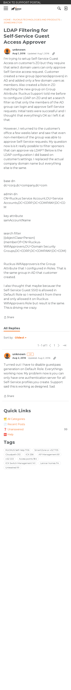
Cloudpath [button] (13, 454)
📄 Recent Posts (14, 424)
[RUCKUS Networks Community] (16, 8)
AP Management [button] (49, 454)
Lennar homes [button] (49, 463)
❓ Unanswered (35, 429)
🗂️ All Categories (14, 419)
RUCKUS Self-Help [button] (17, 450)
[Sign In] (65, 8)
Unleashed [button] (12, 467)
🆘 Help (8, 434)
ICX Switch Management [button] (20, 463)
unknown (18, 49)
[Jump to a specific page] (64, 345)
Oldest (20, 338)
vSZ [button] (9, 458)
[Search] (59, 8)
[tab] (11, 328)
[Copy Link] (53, 53)
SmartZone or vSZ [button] (46, 450)
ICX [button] (29, 454)
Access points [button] (28, 458)
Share (9, 317)
